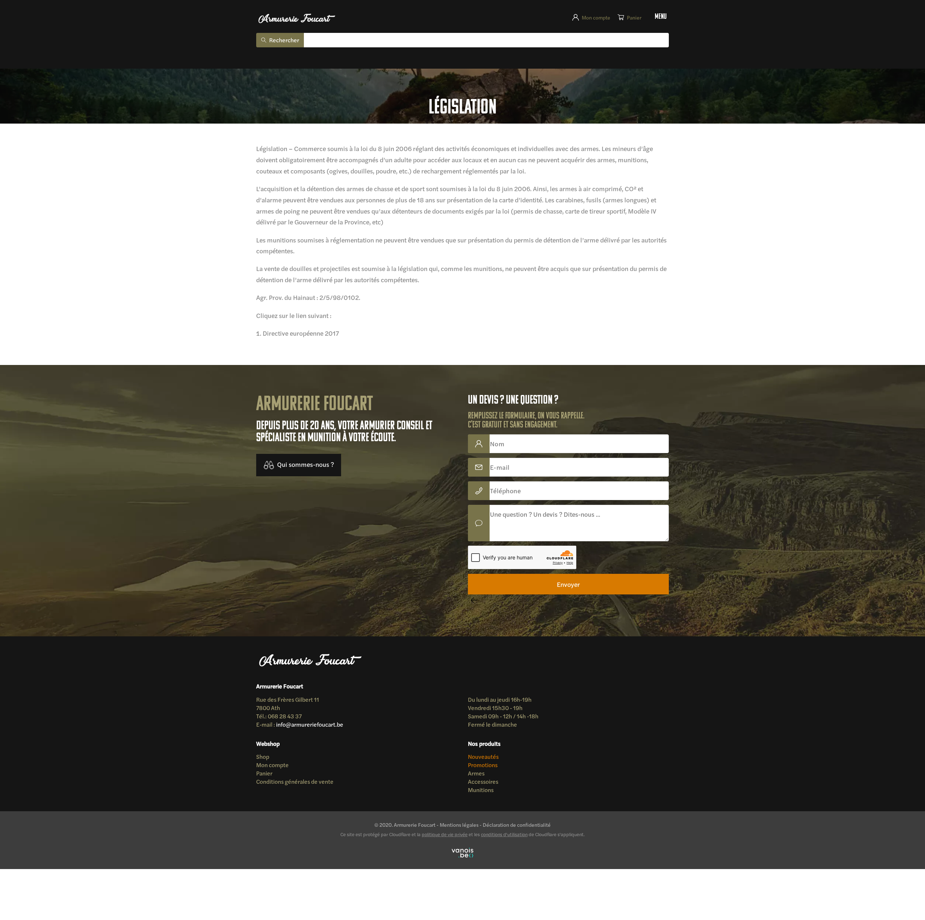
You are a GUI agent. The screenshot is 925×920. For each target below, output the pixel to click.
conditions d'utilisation (504, 753)
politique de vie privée (445, 753)
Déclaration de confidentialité (505, 744)
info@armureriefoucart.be (299, 654)
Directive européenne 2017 (293, 281)
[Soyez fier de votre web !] (462, 771)
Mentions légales (459, 744)
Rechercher (281, 38)
